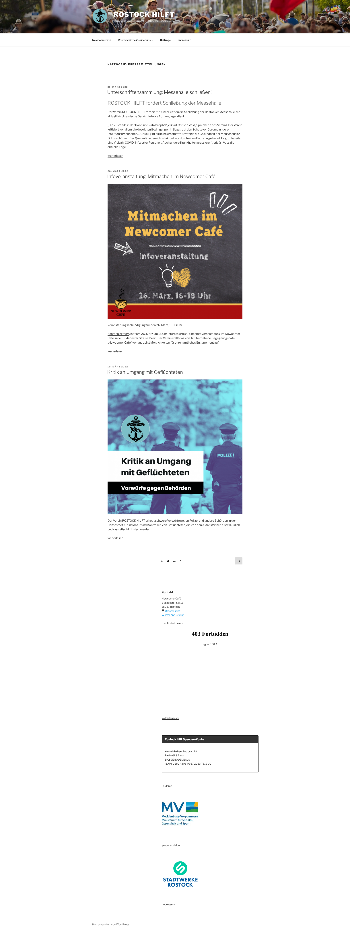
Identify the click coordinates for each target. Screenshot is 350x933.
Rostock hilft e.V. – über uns (134, 40)
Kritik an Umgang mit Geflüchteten (145, 372)
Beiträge (165, 40)
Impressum (184, 40)
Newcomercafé (101, 40)
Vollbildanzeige (170, 718)
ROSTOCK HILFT (144, 14)
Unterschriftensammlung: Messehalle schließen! (159, 92)
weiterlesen (115, 155)
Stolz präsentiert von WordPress (110, 924)
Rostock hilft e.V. (118, 334)
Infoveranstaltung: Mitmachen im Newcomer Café (161, 176)
